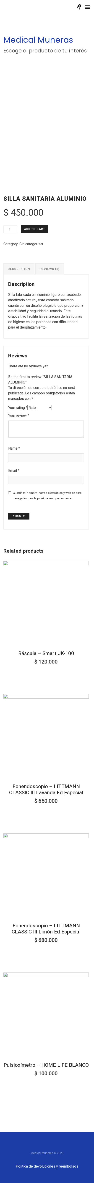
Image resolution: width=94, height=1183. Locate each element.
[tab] (18, 268)
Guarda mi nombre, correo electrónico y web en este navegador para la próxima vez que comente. (47, 495)
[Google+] (47, 1146)
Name (14, 448)
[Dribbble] (65, 1146)
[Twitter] (38, 1146)
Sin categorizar (31, 244)
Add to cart (34, 229)
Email (13, 470)
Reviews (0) (50, 269)
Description (19, 269)
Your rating (17, 408)
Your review (18, 415)
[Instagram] (56, 1146)
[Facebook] (29, 1146)
